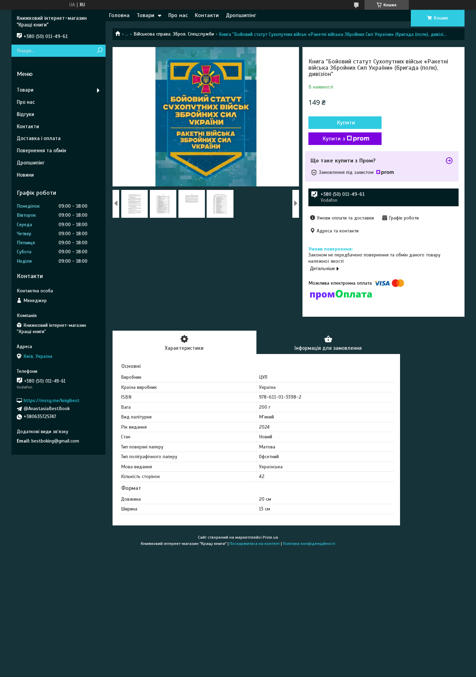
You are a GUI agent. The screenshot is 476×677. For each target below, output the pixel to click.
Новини (25, 175)
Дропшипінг (241, 15)
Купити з (334, 138)
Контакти (207, 15)
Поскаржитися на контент (255, 543)
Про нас (178, 15)
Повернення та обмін (41, 150)
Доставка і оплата (39, 138)
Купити (346, 122)
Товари (145, 15)
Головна (119, 15)
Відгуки (25, 114)
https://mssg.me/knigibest (51, 400)
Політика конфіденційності (309, 543)
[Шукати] (99, 51)
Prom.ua (270, 537)
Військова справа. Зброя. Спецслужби (173, 34)
